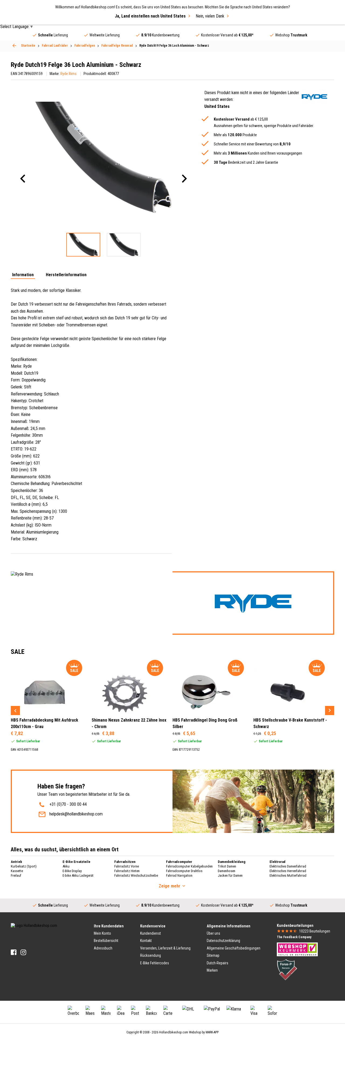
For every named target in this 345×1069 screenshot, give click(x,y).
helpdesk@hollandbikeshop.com (76, 814)
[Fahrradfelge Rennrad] (14, 45)
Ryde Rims (68, 73)
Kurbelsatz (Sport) (24, 866)
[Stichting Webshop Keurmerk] (297, 949)
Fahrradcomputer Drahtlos (184, 871)
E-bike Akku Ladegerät (78, 875)
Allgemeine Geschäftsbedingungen (233, 948)
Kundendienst (150, 933)
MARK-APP (212, 1032)
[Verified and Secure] (287, 969)
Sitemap (213, 955)
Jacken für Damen (230, 875)
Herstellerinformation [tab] (66, 275)
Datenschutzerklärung (223, 940)
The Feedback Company (294, 937)
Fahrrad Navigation (179, 875)
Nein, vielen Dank (210, 16)
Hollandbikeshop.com (173, 1032)
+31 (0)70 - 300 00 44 (68, 804)
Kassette (17, 871)
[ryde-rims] (314, 96)
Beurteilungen (314, 931)
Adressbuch (103, 948)
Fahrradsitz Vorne (126, 866)
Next (329, 710)
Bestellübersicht (106, 940)
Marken (212, 970)
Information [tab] (23, 275)
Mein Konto (102, 933)
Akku (66, 866)
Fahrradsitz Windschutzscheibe (136, 875)
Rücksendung (150, 955)
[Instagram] (23, 952)
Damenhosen (226, 871)
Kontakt (146, 940)
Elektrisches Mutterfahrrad (288, 875)
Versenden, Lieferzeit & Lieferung (165, 948)
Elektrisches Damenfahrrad (288, 866)
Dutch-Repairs (217, 963)
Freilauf (16, 875)
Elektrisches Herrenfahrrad (288, 871)
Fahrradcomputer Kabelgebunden (189, 866)
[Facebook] (13, 952)
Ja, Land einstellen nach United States (150, 16)
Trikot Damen (227, 866)
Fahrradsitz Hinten (127, 871)
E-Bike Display (72, 871)
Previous (15, 710)
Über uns (213, 933)
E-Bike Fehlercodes (154, 963)
